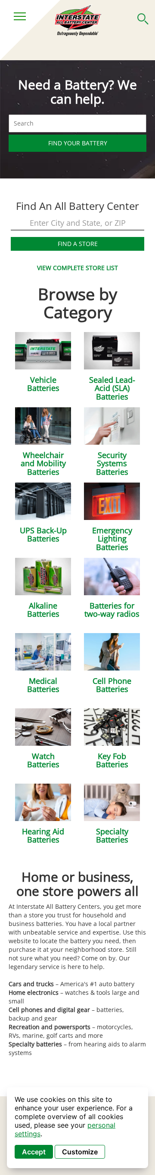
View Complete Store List (77, 268)
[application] (77, 1127)
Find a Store (78, 244)
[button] (143, 17)
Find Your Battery (77, 143)
